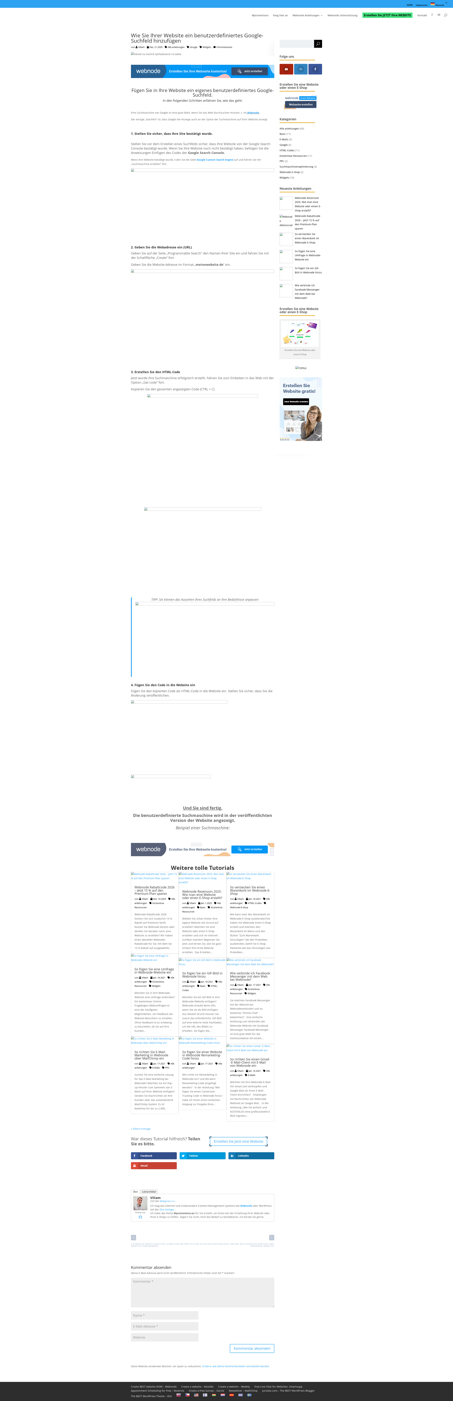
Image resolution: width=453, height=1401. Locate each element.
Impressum (421, 5)
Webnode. (253, 112)
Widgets (207, 47)
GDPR (410, 5)
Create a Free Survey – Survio (206, 1390)
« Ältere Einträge (141, 1128)
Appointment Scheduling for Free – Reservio (157, 1390)
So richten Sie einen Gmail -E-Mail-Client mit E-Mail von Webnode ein (249, 1062)
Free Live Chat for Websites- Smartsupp (278, 1386)
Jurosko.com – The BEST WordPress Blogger (288, 1390)
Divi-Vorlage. (167, 1209)
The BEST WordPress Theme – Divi (151, 1396)
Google (193, 47)
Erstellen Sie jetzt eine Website (238, 1141)
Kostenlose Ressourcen (149, 905)
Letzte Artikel (149, 1191)
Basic (202, 907)
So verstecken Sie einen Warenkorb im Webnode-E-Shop (250, 890)
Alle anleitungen (176, 47)
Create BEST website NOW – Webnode (154, 1386)
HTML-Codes (255, 903)
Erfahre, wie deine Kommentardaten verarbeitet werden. (236, 1366)
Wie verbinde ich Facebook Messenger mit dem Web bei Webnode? (250, 976)
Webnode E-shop (290, 172)
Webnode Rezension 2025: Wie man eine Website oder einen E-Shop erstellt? (202, 894)
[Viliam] (140, 1208)
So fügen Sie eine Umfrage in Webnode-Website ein (154, 970)
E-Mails (156, 1067)
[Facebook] (140, 1217)
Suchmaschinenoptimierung (296, 166)
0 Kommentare (224, 47)
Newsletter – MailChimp (243, 1390)
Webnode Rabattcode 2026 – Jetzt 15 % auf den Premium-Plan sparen (154, 890)
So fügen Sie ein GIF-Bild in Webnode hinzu (202, 974)
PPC (167, 1067)
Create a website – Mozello (197, 1386)
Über (135, 1191)
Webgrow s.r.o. (167, 1201)
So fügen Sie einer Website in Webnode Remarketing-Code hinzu (202, 1055)
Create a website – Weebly (234, 1386)
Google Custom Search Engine (214, 159)
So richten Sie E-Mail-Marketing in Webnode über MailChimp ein (151, 1055)
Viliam (141, 47)
